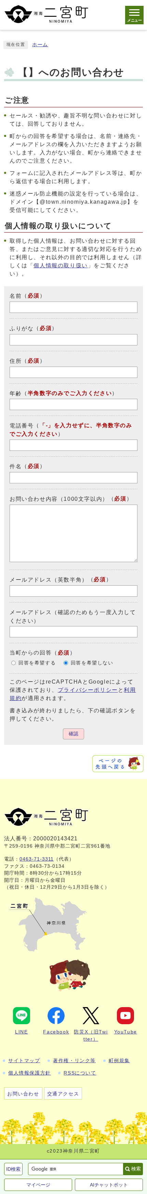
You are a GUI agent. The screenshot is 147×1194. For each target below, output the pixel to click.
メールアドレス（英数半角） (49, 580)
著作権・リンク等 (74, 1060)
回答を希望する (37, 662)
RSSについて (80, 1073)
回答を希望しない (92, 662)
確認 (73, 733)
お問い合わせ (23, 1093)
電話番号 (22, 426)
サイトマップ (24, 1060)
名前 (16, 296)
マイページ (38, 1184)
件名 (16, 466)
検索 (136, 1168)
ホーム (40, 44)
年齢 (16, 393)
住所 (16, 361)
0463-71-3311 (36, 859)
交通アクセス (63, 1093)
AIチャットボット (109, 1184)
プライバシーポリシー (88, 690)
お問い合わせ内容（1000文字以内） (59, 499)
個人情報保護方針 (29, 1073)
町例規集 (119, 1060)
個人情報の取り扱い (61, 265)
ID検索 (13, 1169)
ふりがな (22, 328)
